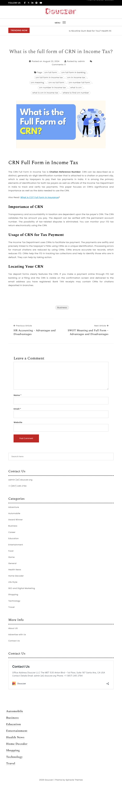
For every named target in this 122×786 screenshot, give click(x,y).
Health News (14, 569)
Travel (11, 607)
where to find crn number (76, 92)
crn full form (50, 72)
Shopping (13, 594)
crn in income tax (76, 77)
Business (62, 307)
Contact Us (14, 640)
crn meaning (37, 82)
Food (10, 551)
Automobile (14, 513)
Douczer (49, 779)
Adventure (13, 507)
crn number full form (79, 82)
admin (81, 61)
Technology (14, 600)
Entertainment (15, 544)
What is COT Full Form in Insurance (39, 197)
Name (17, 395)
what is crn (76, 87)
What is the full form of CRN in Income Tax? (61, 51)
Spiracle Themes (74, 779)
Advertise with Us (17, 634)
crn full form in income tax (49, 77)
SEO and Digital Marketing (21, 588)
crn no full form (56, 82)
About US (13, 628)
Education (13, 538)
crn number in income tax (52, 87)
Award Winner (15, 519)
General (12, 563)
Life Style (12, 582)
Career (11, 532)
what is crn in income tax (45, 92)
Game (11, 557)
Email (17, 408)
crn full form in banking (73, 72)
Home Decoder (16, 575)
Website (18, 422)
